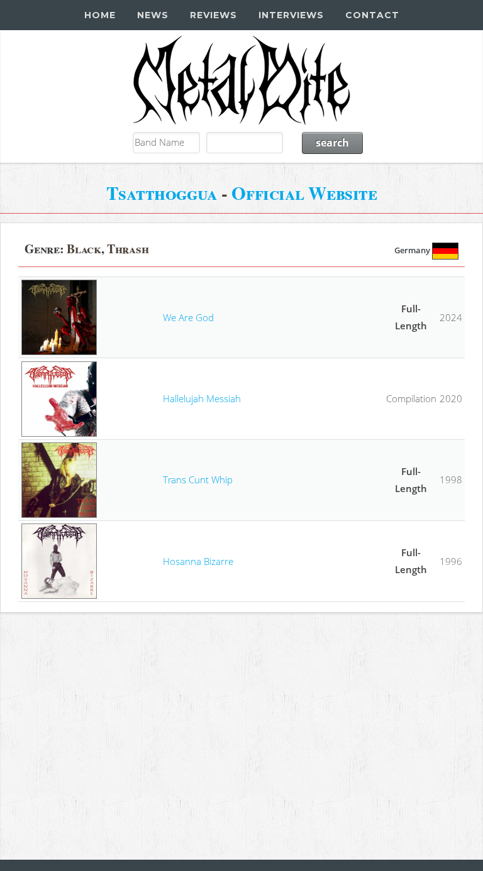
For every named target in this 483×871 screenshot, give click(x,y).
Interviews (291, 15)
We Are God (188, 317)
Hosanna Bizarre (198, 561)
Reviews (213, 15)
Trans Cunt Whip (198, 479)
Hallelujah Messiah (202, 398)
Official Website (304, 192)
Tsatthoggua (162, 192)
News (153, 15)
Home (100, 15)
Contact (372, 15)
